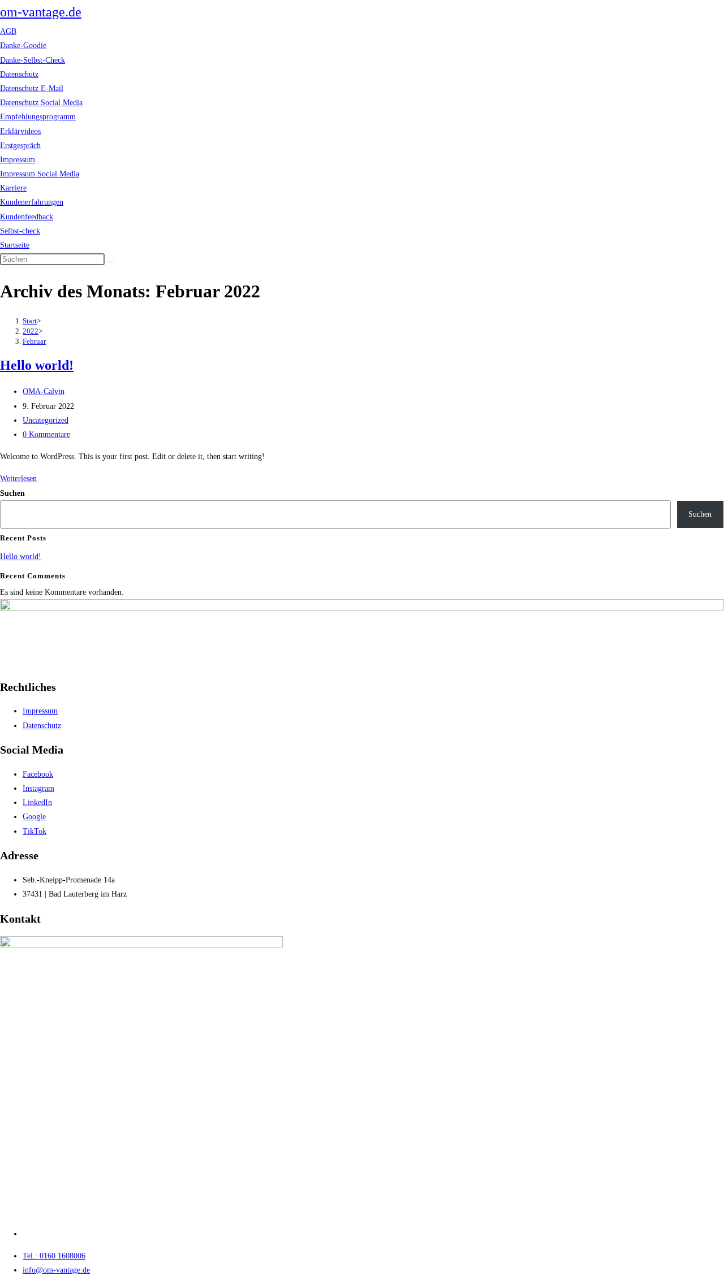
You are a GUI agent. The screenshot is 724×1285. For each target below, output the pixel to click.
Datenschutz (19, 74)
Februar (34, 341)
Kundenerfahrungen (31, 202)
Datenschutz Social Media (41, 102)
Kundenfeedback (26, 217)
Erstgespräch (20, 145)
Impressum (17, 159)
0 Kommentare (46, 434)
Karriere (13, 188)
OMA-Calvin (43, 391)
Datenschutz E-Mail (31, 88)
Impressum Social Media (39, 174)
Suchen (12, 493)
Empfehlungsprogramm (38, 117)
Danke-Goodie (23, 45)
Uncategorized (45, 420)
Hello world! (37, 365)
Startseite (14, 245)
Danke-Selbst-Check (32, 60)
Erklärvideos (20, 131)
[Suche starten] (111, 262)
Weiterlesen (18, 478)
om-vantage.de (40, 12)
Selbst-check (20, 231)
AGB (8, 31)
